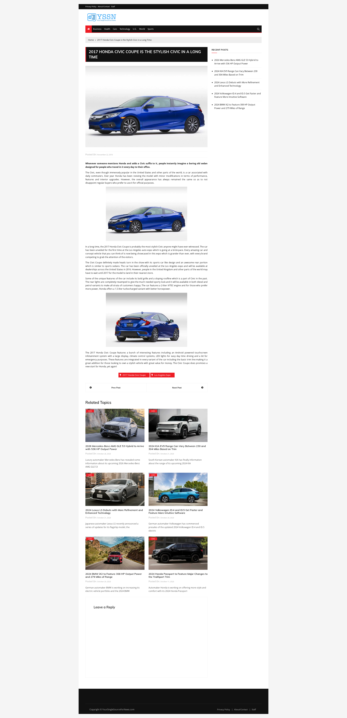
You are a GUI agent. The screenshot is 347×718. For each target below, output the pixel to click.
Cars (115, 29)
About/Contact (104, 6)
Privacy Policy (90, 6)
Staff (113, 6)
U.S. (134, 29)
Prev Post (116, 387)
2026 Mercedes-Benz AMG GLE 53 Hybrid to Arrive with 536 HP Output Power (114, 448)
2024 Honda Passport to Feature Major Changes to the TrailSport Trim (178, 575)
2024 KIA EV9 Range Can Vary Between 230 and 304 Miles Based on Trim (177, 448)
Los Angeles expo (162, 375)
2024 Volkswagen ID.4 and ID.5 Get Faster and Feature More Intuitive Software (176, 511)
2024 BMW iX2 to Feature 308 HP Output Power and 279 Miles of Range (113, 575)
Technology (125, 29)
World (142, 29)
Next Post (177, 387)
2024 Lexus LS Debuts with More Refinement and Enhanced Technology (114, 511)
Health (107, 29)
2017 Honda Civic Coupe (134, 375)
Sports (151, 29)
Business (97, 29)
